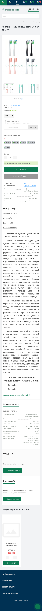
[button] (17, 2)
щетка (12, 395)
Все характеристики (30, 184)
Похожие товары (10, 228)
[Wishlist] (33, 98)
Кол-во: (6, 154)
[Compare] (38, 98)
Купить (33, 127)
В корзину (21, 169)
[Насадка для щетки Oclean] (11, 530)
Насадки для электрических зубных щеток (17, 22)
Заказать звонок (33, 11)
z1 (27, 395)
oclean (23, 395)
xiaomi (17, 395)
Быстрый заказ (21, 176)
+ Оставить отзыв (12, 470)
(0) (22, 99)
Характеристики (10, 213)
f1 (29, 395)
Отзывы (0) (7, 218)
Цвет (6, 138)
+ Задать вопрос (12, 499)
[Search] (37, 16)
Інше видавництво (16, 105)
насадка (6, 395)
